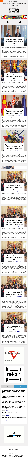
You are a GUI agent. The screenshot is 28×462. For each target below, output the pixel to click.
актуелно (22, 447)
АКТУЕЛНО (20, 386)
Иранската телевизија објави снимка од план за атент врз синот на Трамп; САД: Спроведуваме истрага (13, 401)
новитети (11, 449)
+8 (21, 45)
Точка (6, 394)
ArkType (8, 457)
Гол (6, 399)
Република (18, 191)
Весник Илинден (18, 296)
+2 (9, 404)
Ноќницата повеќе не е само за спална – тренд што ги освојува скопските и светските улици (13, 413)
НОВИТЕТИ (8, 386)
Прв (6, 420)
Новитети (23, 3)
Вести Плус (18, 261)
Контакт (16, 5)
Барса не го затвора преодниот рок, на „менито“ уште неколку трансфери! (13, 396)
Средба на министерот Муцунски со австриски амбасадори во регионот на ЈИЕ (14, 41)
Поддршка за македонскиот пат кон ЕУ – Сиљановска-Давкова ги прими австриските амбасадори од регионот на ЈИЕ (14, 147)
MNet (18, 150)
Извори (4, 3)
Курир (18, 80)
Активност (9, 3)
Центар (18, 331)
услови (16, 449)
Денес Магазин (17, 45)
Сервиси (12, 5)
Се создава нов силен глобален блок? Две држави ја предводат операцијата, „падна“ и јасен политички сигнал (13, 391)
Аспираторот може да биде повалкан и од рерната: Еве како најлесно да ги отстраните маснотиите (14, 418)
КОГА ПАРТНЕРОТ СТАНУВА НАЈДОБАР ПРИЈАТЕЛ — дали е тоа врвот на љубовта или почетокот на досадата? (13, 407)
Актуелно (18, 3)
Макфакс (18, 115)
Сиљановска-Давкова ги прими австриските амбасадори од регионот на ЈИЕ (14, 76)
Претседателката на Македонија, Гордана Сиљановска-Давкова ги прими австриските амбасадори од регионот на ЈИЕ (14, 293)
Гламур (7, 415)
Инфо (18, 226)
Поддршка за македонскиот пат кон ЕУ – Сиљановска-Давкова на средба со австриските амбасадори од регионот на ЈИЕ (14, 112)
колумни (5, 447)
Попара (7, 410)
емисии (16, 447)
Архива (14, 3)
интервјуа (11, 447)
